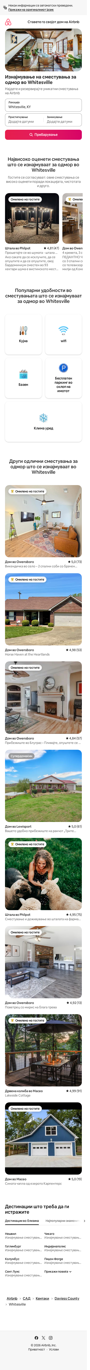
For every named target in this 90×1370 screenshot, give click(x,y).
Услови (54, 1349)
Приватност (36, 1349)
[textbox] (24, 121)
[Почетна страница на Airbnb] (8, 22)
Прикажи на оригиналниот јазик (31, 10)
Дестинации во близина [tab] (22, 1221)
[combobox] (43, 107)
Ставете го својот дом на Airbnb (53, 22)
